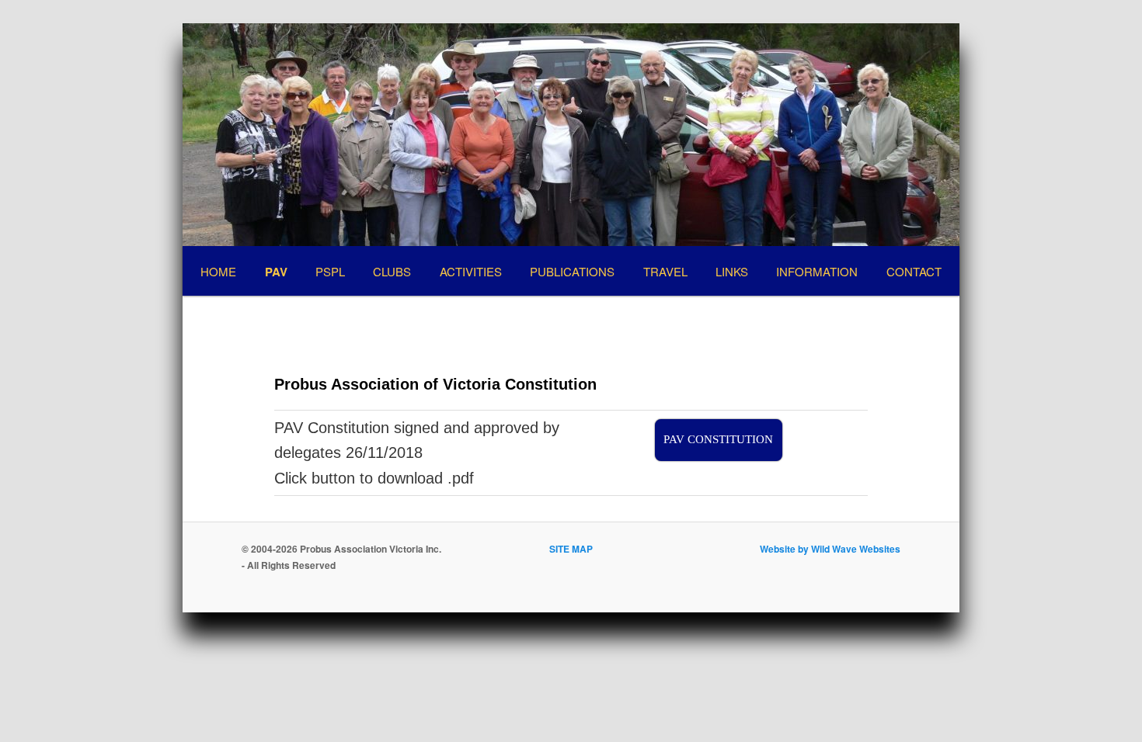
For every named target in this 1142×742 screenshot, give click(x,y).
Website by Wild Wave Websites (830, 549)
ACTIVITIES (471, 271)
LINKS (731, 271)
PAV (276, 271)
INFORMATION (817, 271)
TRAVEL (665, 271)
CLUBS (392, 271)
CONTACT (914, 271)
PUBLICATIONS (572, 271)
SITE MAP (571, 549)
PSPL (330, 271)
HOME (218, 271)
